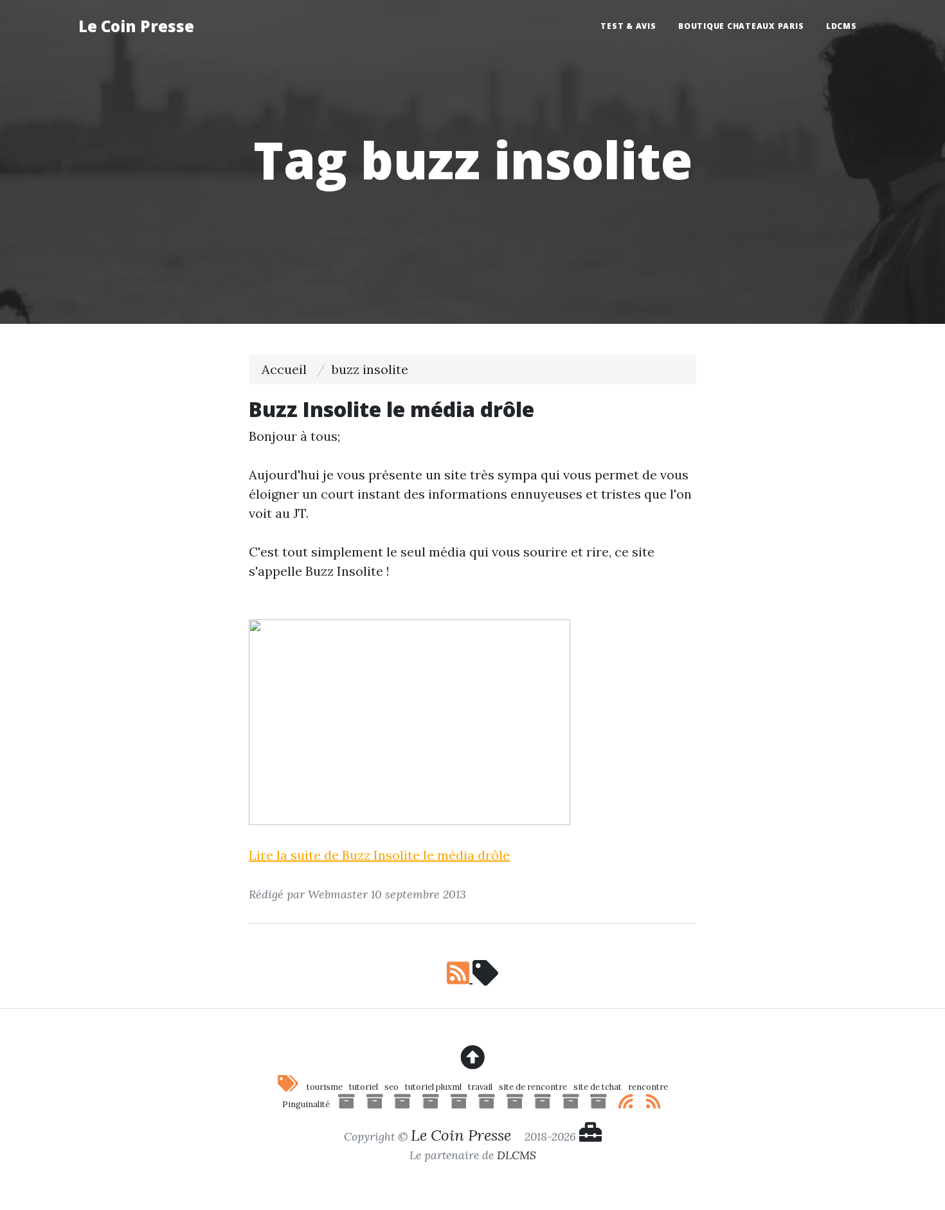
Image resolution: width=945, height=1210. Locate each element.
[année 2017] (486, 1104)
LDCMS (841, 26)
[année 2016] (515, 1104)
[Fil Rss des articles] (626, 1104)
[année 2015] (542, 1104)
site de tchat (597, 1086)
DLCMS (516, 1155)
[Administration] (590, 1136)
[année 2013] (598, 1104)
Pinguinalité (306, 1104)
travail (480, 1086)
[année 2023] (402, 1104)
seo (391, 1086)
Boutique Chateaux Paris (741, 26)
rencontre (648, 1086)
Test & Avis (628, 26)
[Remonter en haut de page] (472, 1057)
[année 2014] (570, 1104)
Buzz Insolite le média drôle (391, 409)
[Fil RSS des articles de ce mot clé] (472, 978)
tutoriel (363, 1086)
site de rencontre (533, 1086)
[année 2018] (459, 1104)
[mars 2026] (346, 1104)
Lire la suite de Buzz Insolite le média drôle (379, 855)
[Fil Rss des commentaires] (654, 1104)
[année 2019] (430, 1104)
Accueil (284, 369)
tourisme (325, 1086)
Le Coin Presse (136, 26)
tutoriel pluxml (433, 1086)
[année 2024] (374, 1104)
